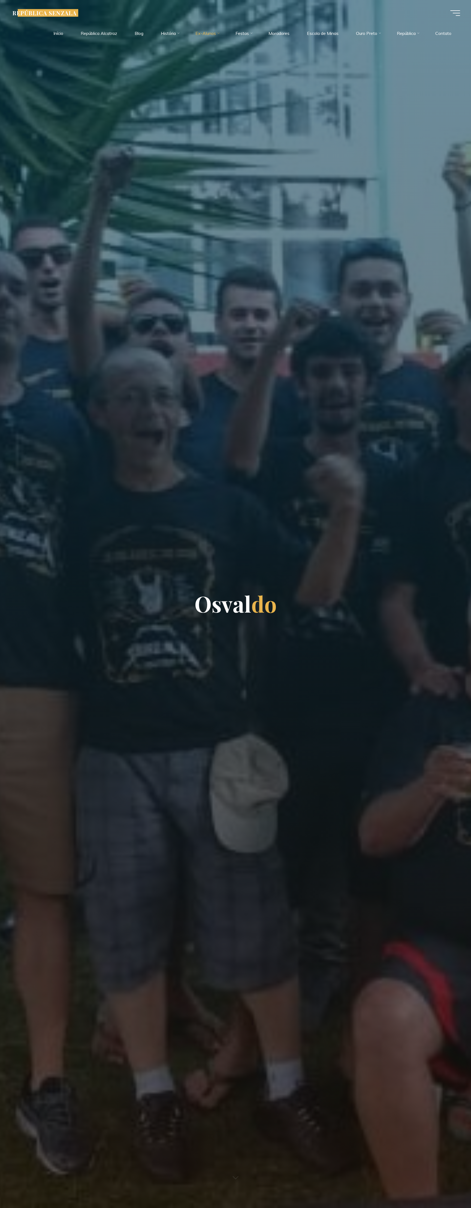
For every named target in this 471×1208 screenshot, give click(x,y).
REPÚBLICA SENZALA (45, 13)
